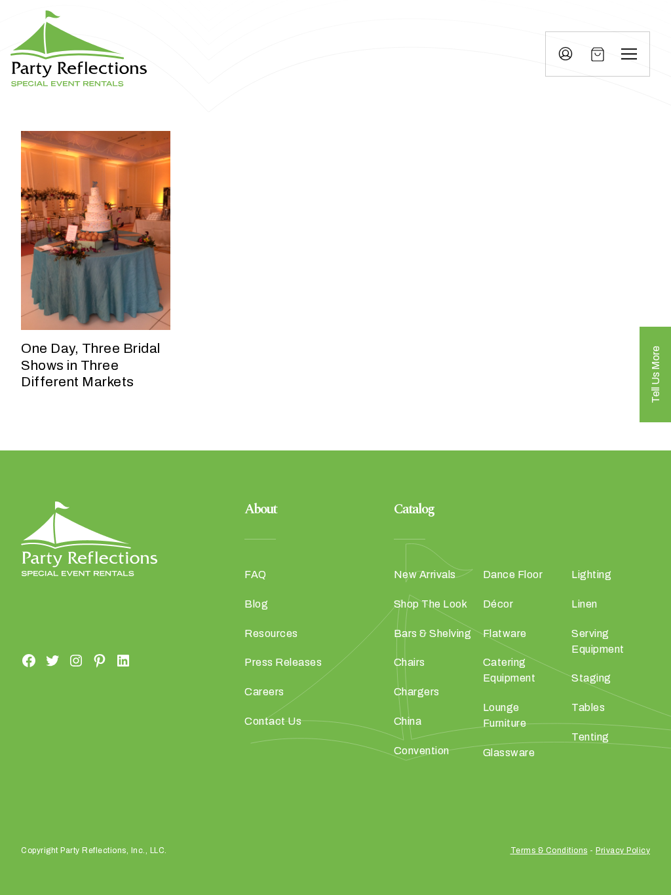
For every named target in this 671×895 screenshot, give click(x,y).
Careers (264, 691)
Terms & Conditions (549, 850)
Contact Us (272, 721)
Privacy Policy (623, 850)
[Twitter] (52, 660)
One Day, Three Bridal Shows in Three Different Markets (91, 364)
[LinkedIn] (123, 660)
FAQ (255, 574)
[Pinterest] (99, 660)
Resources (271, 633)
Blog (256, 604)
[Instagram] (76, 660)
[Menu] (629, 54)
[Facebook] (29, 660)
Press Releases (283, 662)
